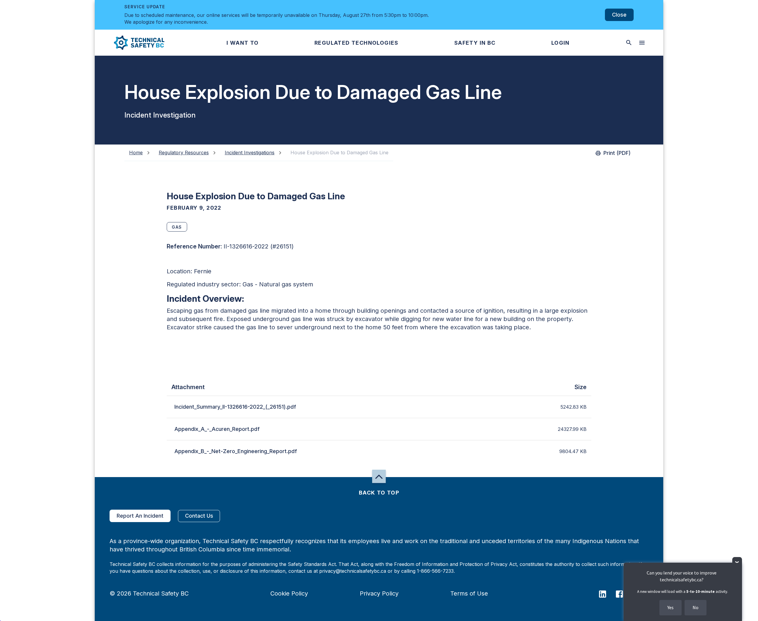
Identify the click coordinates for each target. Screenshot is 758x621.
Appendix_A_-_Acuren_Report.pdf (217, 429)
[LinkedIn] (606, 593)
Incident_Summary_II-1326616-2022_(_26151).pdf (235, 407)
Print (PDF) (617, 153)
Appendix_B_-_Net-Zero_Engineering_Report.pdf (235, 451)
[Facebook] (623, 593)
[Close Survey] (737, 562)
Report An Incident (140, 516)
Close (619, 15)
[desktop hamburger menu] (641, 42)
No (695, 607)
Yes (670, 607)
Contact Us (199, 516)
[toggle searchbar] (628, 42)
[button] (134, 43)
